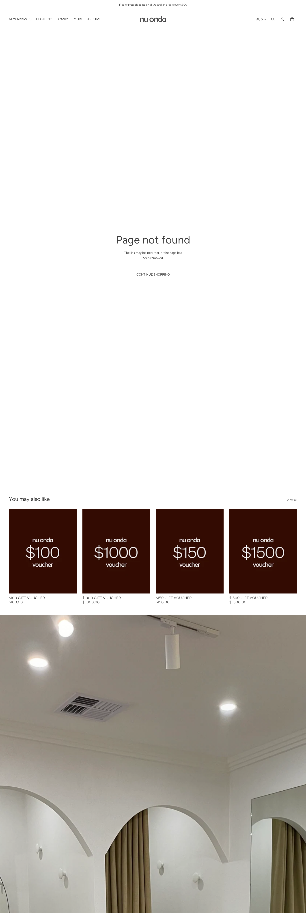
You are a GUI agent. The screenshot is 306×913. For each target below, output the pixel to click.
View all (292, 500)
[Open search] (273, 19)
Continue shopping (153, 274)
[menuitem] (20, 19)
